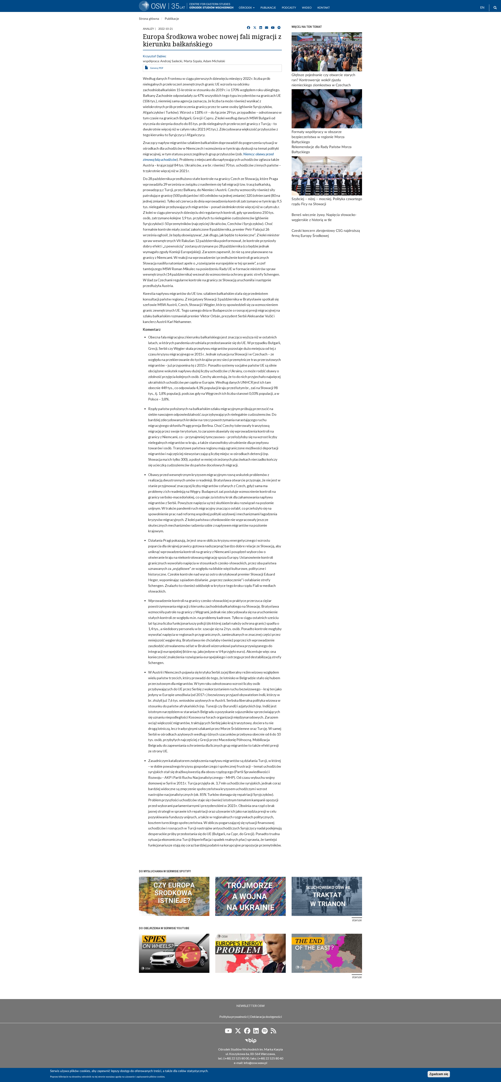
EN (482, 7)
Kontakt (323, 7)
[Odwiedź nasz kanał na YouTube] (273, 27)
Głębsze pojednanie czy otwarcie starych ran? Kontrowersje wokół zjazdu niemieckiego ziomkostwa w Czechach (323, 80)
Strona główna (149, 18)
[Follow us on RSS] (273, 1032)
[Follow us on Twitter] (238, 1032)
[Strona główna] (163, 7)
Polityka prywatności (233, 1016)
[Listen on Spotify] (265, 1032)
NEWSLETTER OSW (250, 1005)
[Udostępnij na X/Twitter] (254, 27)
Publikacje (268, 7)
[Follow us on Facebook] (247, 1032)
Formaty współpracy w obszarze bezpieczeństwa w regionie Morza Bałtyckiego (318, 137)
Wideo (307, 7)
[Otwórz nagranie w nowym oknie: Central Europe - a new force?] (327, 953)
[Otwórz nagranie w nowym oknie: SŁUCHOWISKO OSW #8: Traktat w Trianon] (327, 896)
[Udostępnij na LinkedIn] (260, 27)
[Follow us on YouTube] (228, 1032)
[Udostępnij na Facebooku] (248, 27)
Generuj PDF (156, 68)
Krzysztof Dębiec (154, 56)
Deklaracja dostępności (266, 1016)
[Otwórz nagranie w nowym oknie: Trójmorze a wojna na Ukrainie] (250, 896)
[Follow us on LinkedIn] (256, 1032)
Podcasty (289, 7)
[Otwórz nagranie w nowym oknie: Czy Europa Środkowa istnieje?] (174, 896)
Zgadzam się (438, 1074)
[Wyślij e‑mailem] (266, 27)
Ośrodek (246, 7)
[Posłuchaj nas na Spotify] (279, 27)
